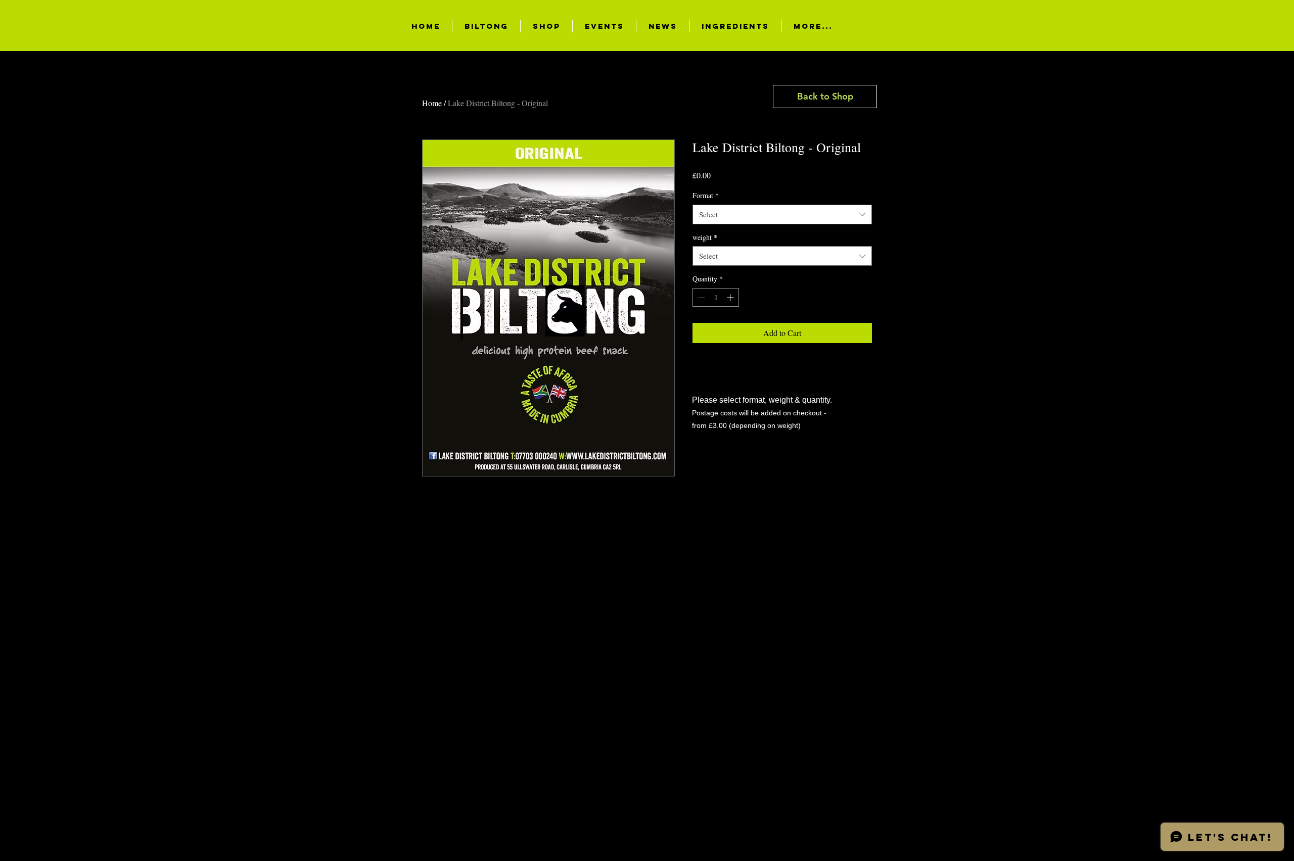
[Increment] (731, 297)
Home (432, 103)
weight (704, 237)
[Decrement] (700, 297)
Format (705, 195)
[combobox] (782, 214)
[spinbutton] (716, 297)
